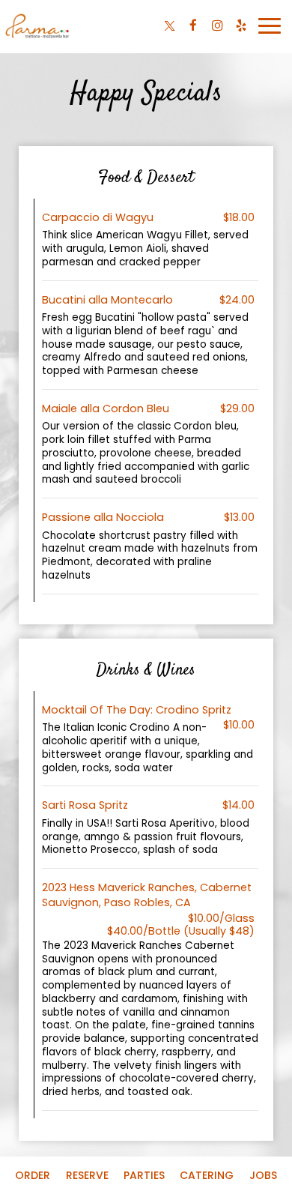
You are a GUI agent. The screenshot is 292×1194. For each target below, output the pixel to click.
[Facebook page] (193, 25)
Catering (207, 1175)
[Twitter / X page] (169, 25)
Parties (144, 1175)
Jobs (263, 1175)
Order (32, 1175)
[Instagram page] (217, 25)
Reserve (87, 1175)
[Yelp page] (241, 25)
